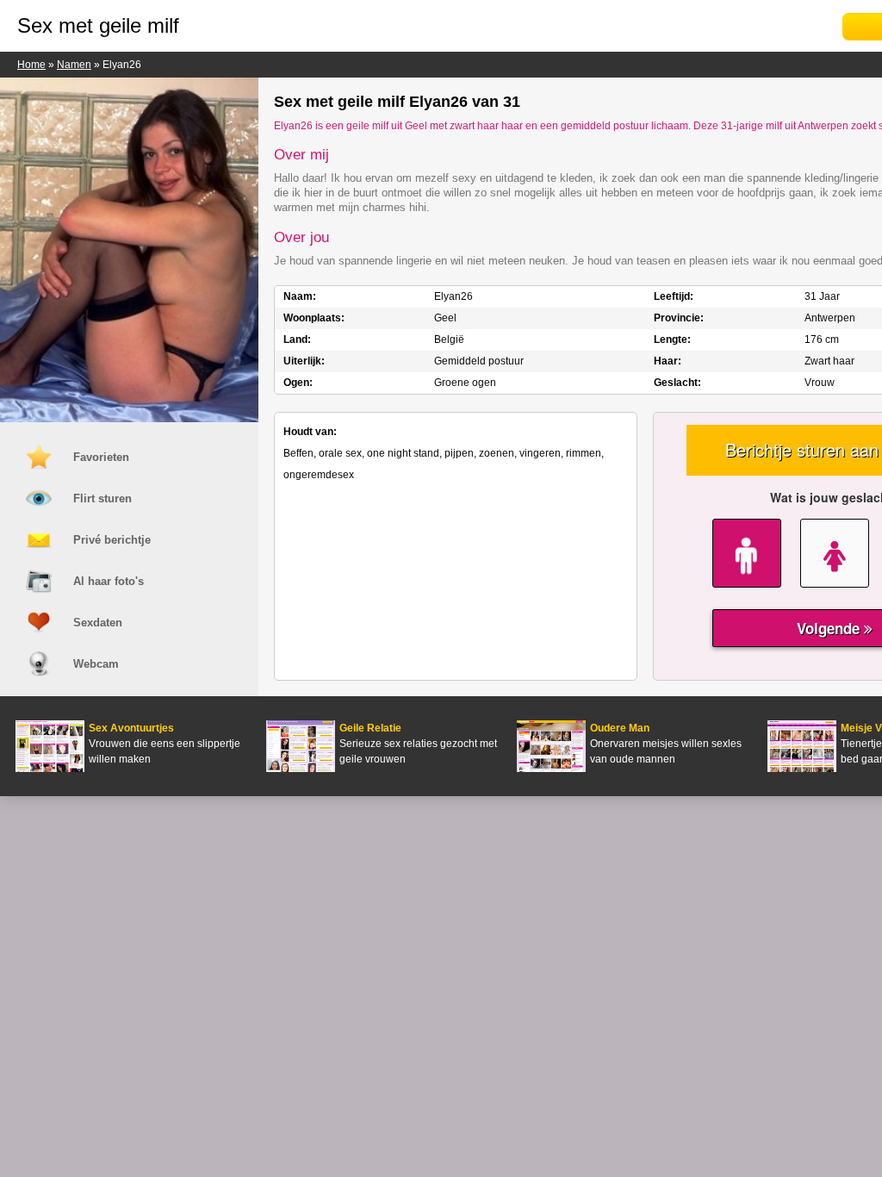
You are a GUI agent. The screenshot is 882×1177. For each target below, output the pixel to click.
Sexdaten (97, 622)
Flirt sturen (102, 498)
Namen (74, 65)
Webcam (96, 663)
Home (31, 65)
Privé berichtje (112, 539)
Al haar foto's (108, 581)
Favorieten (101, 457)
